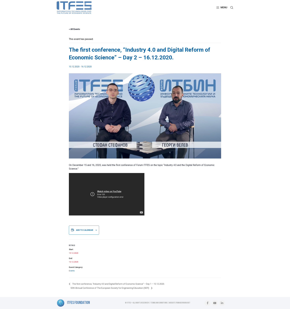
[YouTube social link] (215, 303)
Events (72, 271)
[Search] (232, 8)
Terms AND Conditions (159, 303)
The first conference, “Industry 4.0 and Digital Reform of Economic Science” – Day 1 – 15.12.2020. (118, 284)
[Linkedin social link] (222, 303)
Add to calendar (84, 230)
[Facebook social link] (208, 303)
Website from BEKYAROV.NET (179, 303)
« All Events (74, 29)
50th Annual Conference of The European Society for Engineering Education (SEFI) (110, 288)
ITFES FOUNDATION (78, 303)
